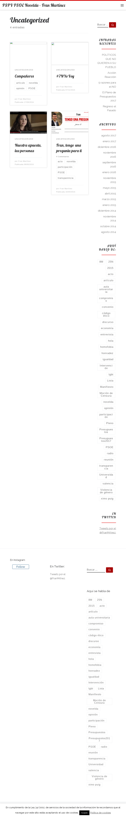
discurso (107, 322)
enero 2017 (109, 141)
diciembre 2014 (107, 210)
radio (110, 453)
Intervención (106, 367)
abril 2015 (110, 193)
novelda (108, 401)
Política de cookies (100, 812)
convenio (107, 306)
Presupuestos (106, 431)
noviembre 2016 (109, 154)
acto (110, 274)
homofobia (106, 346)
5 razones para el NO (107, 84)
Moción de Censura (106, 394)
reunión (108, 459)
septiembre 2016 (109, 164)
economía (107, 328)
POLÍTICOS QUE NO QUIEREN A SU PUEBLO (106, 61)
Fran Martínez (24, 99)
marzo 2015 (109, 199)
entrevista (106, 334)
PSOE (109, 447)
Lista (110, 380)
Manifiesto (106, 386)
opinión (108, 408)
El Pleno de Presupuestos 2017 (108, 96)
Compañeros (24, 76)
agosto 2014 (108, 231)
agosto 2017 (108, 135)
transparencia (106, 467)
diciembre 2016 (107, 146)
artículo (108, 280)
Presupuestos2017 (106, 439)
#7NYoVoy (65, 76)
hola (110, 340)
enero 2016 (109, 172)
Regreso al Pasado (109, 108)
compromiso (106, 299)
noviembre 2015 (109, 180)
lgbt (111, 374)
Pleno (109, 423)
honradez (107, 353)
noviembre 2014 (109, 218)
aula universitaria (106, 289)
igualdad (108, 359)
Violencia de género (106, 491)
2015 (110, 267)
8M (101, 261)
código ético (106, 314)
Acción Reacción (110, 74)
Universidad (106, 476)
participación (106, 416)
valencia (108, 483)
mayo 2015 (109, 187)
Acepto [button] (84, 813)
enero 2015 (109, 205)
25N (110, 261)
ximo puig (107, 498)
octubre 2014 (108, 226)
